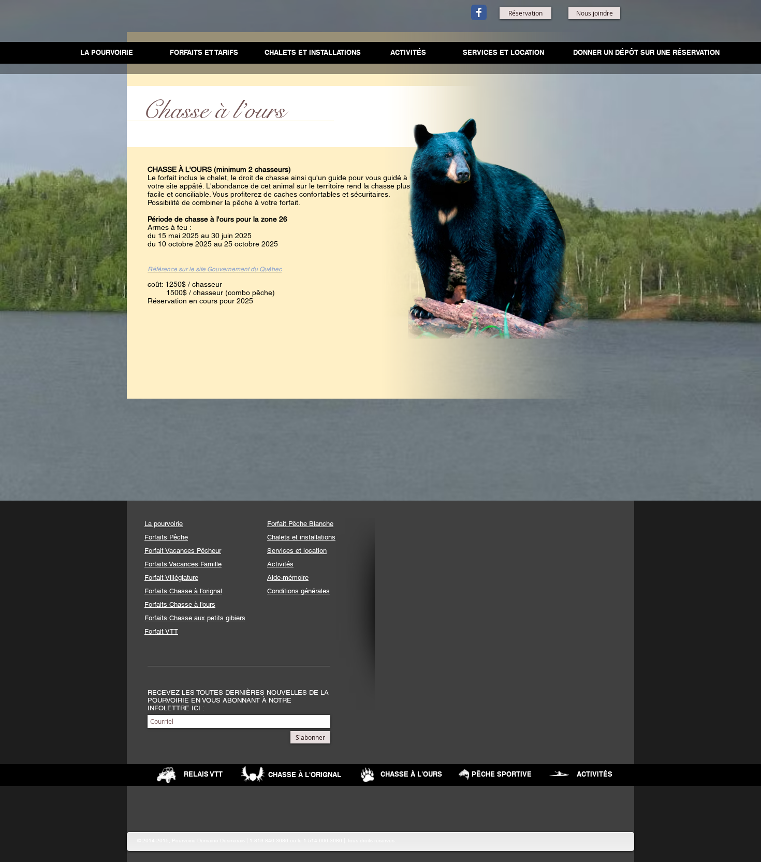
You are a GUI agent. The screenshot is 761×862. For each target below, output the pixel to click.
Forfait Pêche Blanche (300, 524)
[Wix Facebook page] (479, 12)
